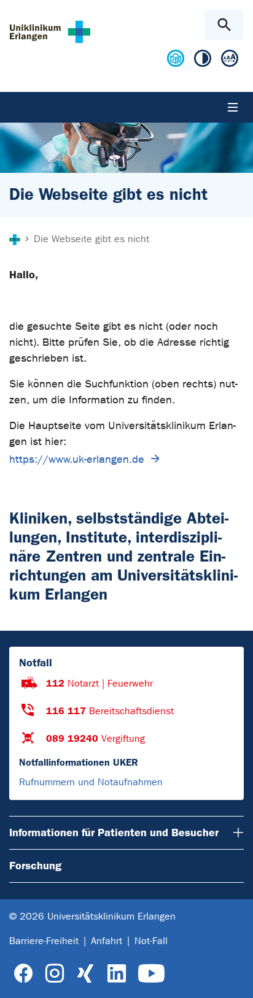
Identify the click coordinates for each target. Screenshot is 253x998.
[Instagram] (54, 974)
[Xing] (85, 974)
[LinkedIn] (116, 974)
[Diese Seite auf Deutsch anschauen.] (175, 63)
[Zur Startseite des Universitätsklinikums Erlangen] (50, 31)
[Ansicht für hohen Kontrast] (202, 61)
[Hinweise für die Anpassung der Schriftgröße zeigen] (229, 61)
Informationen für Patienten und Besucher (114, 832)
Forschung (35, 865)
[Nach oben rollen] (233, 977)
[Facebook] (23, 974)
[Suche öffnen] (223, 25)
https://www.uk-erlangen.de (76, 459)
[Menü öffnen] (232, 107)
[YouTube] (151, 974)
